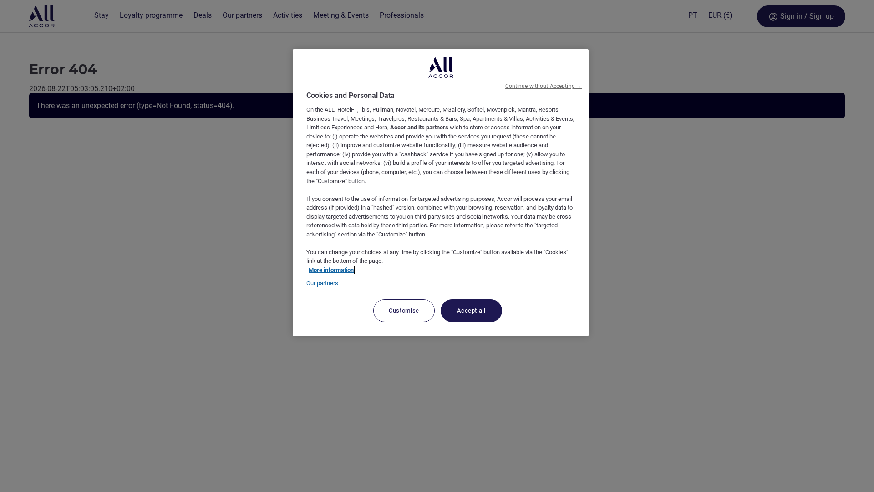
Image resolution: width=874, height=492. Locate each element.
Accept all (471, 310)
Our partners (322, 283)
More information (331, 269)
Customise (404, 310)
